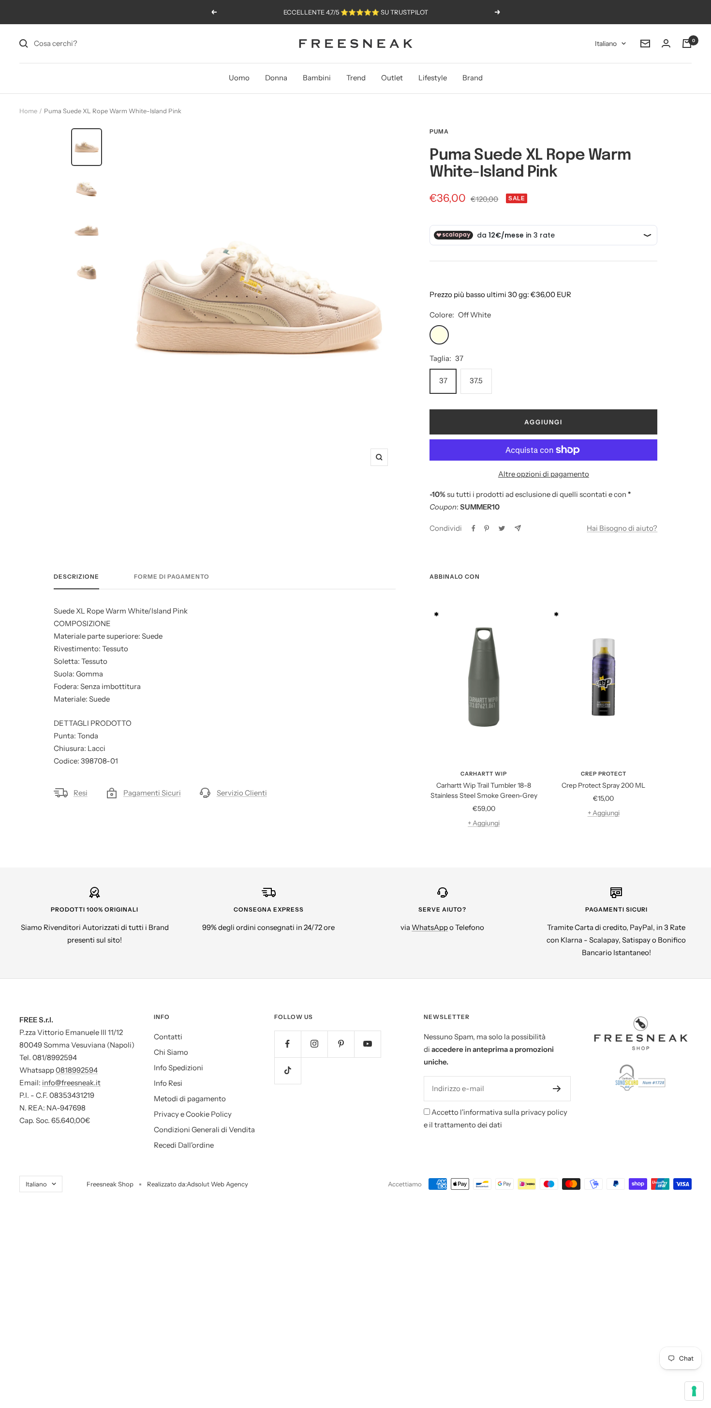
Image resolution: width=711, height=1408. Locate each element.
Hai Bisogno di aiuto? (622, 528)
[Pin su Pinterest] (486, 528)
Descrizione (76, 576)
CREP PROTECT (603, 773)
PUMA (439, 131)
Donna (276, 77)
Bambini (317, 77)
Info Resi (168, 1083)
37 (443, 380)
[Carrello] (687, 43)
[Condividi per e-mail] (518, 528)
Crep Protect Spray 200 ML (603, 785)
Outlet (392, 77)
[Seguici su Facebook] (287, 1044)
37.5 (476, 380)
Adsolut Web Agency (217, 1184)
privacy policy (544, 1112)
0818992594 (77, 1070)
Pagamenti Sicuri (152, 792)
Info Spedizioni (178, 1067)
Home (28, 111)
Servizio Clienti (242, 792)
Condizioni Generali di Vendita (204, 1129)
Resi (81, 792)
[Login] (666, 43)
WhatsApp (430, 927)
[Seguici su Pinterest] (340, 1044)
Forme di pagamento (171, 576)
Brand (472, 77)
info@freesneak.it (71, 1082)
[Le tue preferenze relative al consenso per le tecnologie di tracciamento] (694, 1391)
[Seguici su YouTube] (367, 1044)
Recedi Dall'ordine (184, 1145)
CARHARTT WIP (483, 773)
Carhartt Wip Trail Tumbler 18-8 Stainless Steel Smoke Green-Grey (483, 790)
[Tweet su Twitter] (502, 528)
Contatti (168, 1036)
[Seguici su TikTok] (287, 1070)
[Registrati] (557, 1088)
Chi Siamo (171, 1052)
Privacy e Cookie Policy (193, 1114)
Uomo (239, 77)
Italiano (606, 43)
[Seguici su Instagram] (314, 1044)
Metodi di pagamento (190, 1098)
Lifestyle (432, 77)
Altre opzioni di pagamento (543, 474)
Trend (356, 77)
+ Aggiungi (484, 823)
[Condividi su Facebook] (473, 528)
